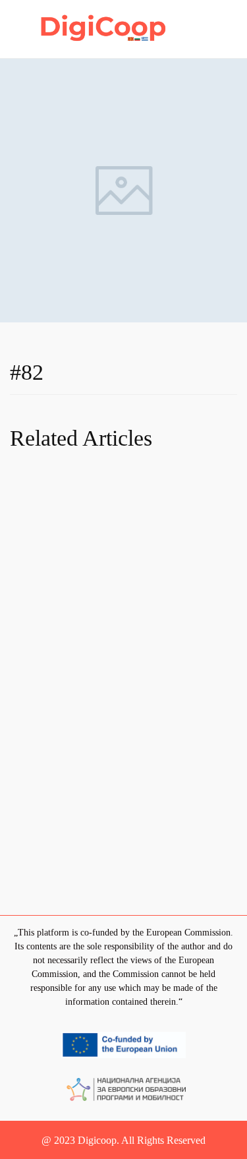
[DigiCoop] (104, 28)
